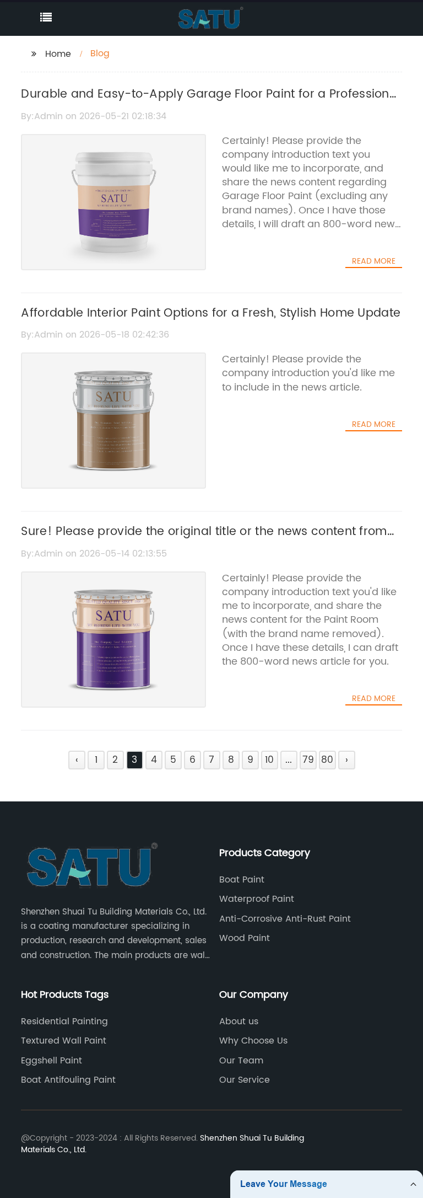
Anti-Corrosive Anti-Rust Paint (285, 919)
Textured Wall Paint (63, 1040)
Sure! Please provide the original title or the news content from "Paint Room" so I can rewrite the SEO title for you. (204, 541)
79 (308, 760)
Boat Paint (241, 879)
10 (269, 760)
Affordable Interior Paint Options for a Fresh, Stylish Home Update (210, 313)
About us (238, 1021)
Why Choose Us (253, 1041)
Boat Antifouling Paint (68, 1080)
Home (58, 54)
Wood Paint (244, 938)
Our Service (244, 1080)
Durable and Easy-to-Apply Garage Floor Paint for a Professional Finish (210, 103)
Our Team (241, 1060)
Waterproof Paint (256, 899)
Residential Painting (64, 1021)
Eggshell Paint (51, 1060)
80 (327, 760)
